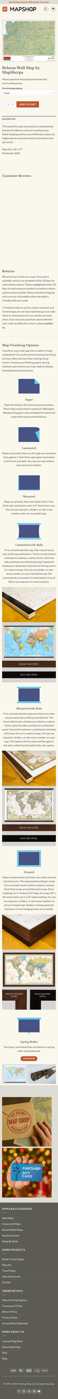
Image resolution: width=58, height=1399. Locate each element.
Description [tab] (8, 119)
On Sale (6, 1282)
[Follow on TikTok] (29, 1391)
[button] (4, 9)
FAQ (4, 1352)
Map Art (6, 1265)
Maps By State (10, 1241)
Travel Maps (9, 1270)
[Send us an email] (34, 1391)
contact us (39, 284)
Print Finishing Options (12, 88)
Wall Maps (8, 1218)
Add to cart (27, 104)
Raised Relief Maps (12, 1229)
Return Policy (9, 1311)
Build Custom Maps (13, 1259)
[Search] (45, 9)
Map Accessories (11, 1276)
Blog (4, 1358)
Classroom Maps (11, 1223)
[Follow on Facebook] (19, 1391)
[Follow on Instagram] (24, 1391)
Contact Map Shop (12, 1341)
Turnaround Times (12, 1305)
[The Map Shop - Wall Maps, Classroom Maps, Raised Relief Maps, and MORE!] (23, 9)
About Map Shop (11, 1347)
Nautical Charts (10, 1235)
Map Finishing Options (14, 1300)
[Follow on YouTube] (39, 1391)
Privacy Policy (9, 1317)
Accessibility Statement (15, 1323)
